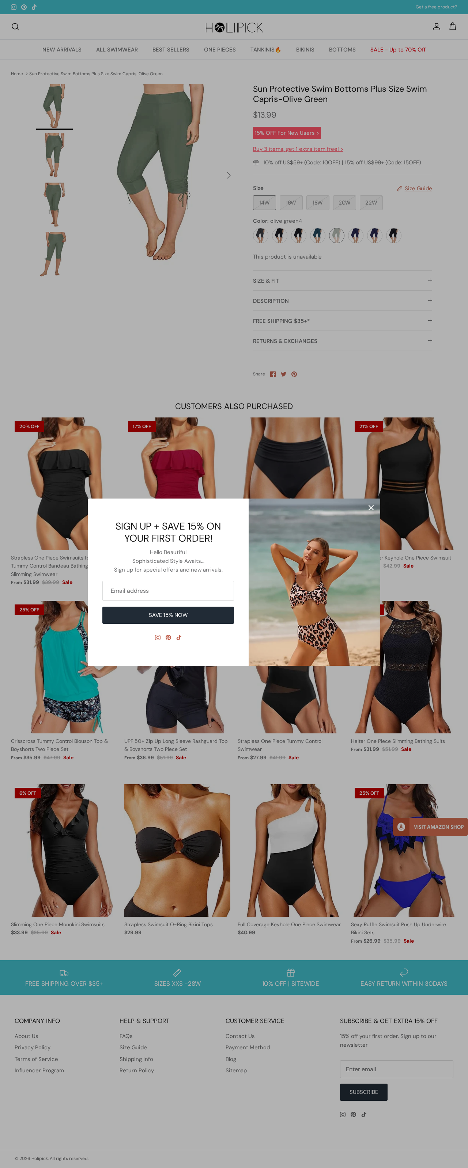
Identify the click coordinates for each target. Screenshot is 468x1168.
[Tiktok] (179, 637)
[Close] (371, 508)
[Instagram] (158, 637)
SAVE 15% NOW (168, 615)
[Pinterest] (168, 637)
